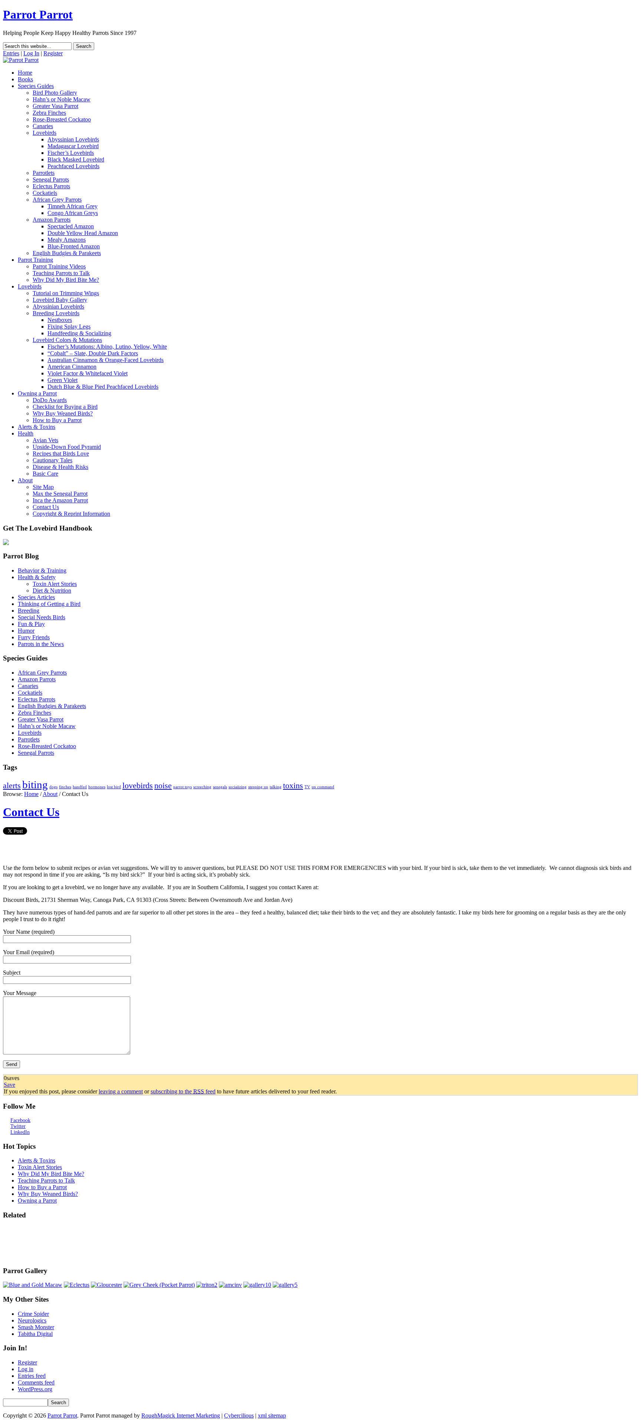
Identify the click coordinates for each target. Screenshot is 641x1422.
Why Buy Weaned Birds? (63, 413)
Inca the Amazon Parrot (60, 500)
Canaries (43, 126)
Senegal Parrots (51, 179)
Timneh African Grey (72, 206)
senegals (220, 787)
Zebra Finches (49, 113)
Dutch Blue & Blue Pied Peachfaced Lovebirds (102, 387)
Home (25, 72)
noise (163, 785)
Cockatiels (45, 193)
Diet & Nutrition (52, 590)
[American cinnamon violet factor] (230, 1285)
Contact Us (46, 507)
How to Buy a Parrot (57, 420)
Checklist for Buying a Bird (65, 407)
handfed (80, 787)
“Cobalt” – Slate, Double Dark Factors (92, 353)
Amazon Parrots (51, 219)
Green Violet (62, 380)
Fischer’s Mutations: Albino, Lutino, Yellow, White (107, 346)
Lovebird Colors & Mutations (67, 340)
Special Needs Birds (41, 617)
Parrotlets (44, 173)
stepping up (258, 787)
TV (307, 787)
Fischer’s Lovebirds (70, 153)
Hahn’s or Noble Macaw (62, 99)
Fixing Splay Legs (69, 326)
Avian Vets (45, 440)
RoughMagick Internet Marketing (180, 1415)
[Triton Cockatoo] (206, 1285)
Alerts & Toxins (36, 427)
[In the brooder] (285, 1285)
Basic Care (45, 473)
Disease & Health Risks (60, 467)
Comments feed (36, 1382)
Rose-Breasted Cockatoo (62, 119)
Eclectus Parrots (51, 186)
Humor (26, 630)
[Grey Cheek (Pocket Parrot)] (159, 1285)
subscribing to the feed (183, 1091)
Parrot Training (35, 260)
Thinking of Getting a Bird (49, 604)
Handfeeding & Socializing (79, 333)
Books (25, 79)
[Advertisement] (25, 1243)
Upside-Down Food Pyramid (67, 447)
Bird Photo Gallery (55, 92)
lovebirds (137, 785)
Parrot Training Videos (59, 266)
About (25, 480)
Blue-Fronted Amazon (73, 246)
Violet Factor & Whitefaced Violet (87, 373)
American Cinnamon (71, 366)
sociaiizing (238, 787)
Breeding (28, 610)
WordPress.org (35, 1389)
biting (35, 784)
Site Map (43, 487)
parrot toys (182, 787)
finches (65, 787)
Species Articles (36, 597)
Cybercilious (239, 1415)
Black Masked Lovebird (75, 159)
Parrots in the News (41, 644)
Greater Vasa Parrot (55, 106)
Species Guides (36, 86)
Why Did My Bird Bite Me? (66, 280)
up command (323, 787)
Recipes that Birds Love (61, 453)
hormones (96, 787)
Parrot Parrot (38, 14)
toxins (293, 785)
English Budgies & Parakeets (67, 253)
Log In (31, 53)
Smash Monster (36, 1327)
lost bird (114, 787)
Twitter (18, 1126)
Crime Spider (33, 1314)
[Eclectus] (76, 1285)
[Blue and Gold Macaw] (32, 1285)
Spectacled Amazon (70, 226)
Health (25, 433)
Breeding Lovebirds (56, 313)
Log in (25, 1369)
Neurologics (32, 1320)
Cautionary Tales (52, 460)
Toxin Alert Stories (55, 584)
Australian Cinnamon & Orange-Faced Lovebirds (105, 360)
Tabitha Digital (35, 1334)
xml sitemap (272, 1415)
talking (276, 787)
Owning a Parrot (37, 393)
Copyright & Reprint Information (71, 514)
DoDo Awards (50, 400)
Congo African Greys (72, 213)
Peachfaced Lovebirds (73, 166)
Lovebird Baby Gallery (60, 300)
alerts (12, 785)
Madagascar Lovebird (73, 146)
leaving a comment (121, 1091)
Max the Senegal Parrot (60, 493)
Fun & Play (31, 624)
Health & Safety (37, 577)
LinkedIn (20, 1132)
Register (53, 53)
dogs (53, 787)
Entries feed (32, 1376)
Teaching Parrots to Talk (61, 273)
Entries (11, 53)
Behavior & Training (42, 570)
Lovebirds (44, 133)
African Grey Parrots (57, 199)
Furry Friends (34, 637)
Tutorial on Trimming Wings (66, 293)
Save (9, 1085)
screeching (202, 787)
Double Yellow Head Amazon (82, 233)
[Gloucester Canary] (106, 1285)
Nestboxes (59, 320)
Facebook (20, 1120)
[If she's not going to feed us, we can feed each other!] (257, 1285)
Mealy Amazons (66, 240)
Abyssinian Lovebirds (73, 139)
